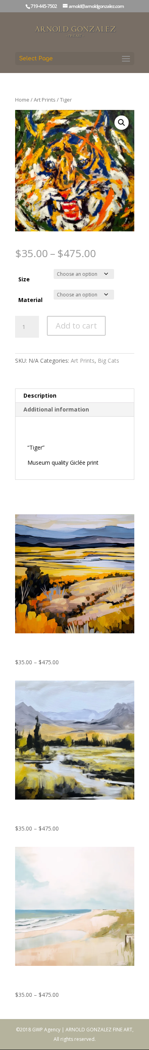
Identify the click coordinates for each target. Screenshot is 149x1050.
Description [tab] (39, 395)
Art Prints (45, 99)
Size (24, 279)
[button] (121, 122)
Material (30, 300)
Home (22, 99)
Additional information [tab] (56, 409)
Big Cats (108, 360)
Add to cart (76, 325)
